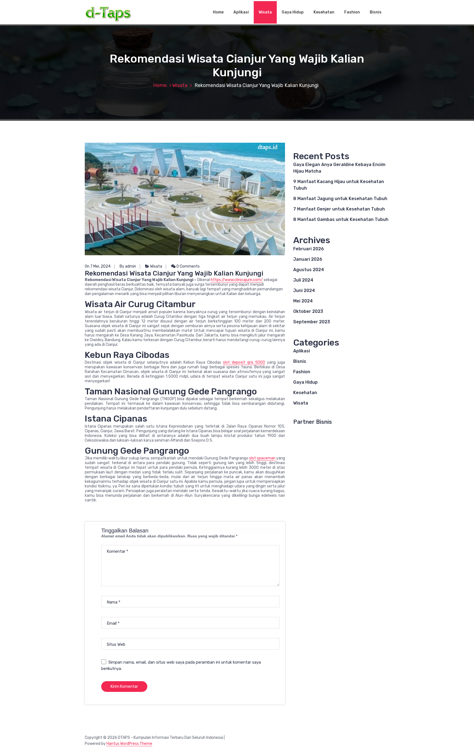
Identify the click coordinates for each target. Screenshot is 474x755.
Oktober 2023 (308, 311)
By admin (128, 266)
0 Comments (188, 266)
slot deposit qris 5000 (244, 362)
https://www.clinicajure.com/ (237, 279)
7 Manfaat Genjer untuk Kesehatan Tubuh (339, 209)
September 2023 (311, 321)
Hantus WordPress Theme (129, 743)
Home (218, 12)
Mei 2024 (303, 301)
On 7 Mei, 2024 (98, 266)
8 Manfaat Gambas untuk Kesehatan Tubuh (340, 219)
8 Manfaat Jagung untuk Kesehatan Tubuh (340, 198)
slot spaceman (262, 458)
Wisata (265, 12)
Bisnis (376, 12)
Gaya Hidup (293, 12)
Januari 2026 (307, 259)
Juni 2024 (304, 290)
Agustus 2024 (308, 269)
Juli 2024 (303, 280)
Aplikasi (241, 12)
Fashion (352, 12)
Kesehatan (324, 12)
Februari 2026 (308, 248)
